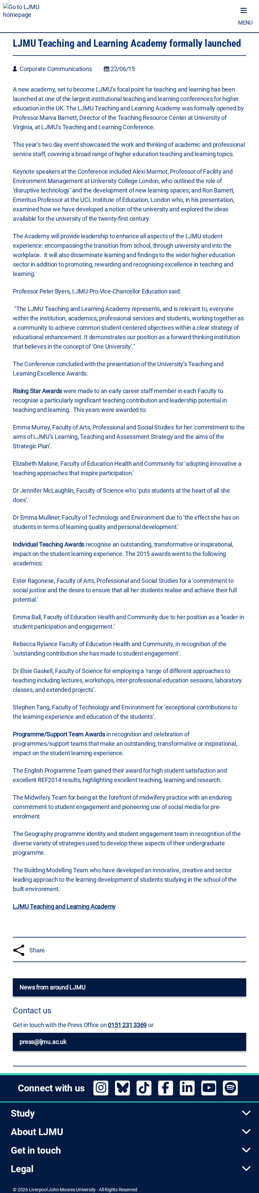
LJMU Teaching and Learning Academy (64, 906)
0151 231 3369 (127, 1024)
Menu (245, 23)
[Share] (19, 950)
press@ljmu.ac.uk (43, 1041)
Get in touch (36, 1150)
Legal (22, 1168)
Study (23, 1113)
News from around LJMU (52, 987)
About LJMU (37, 1131)
